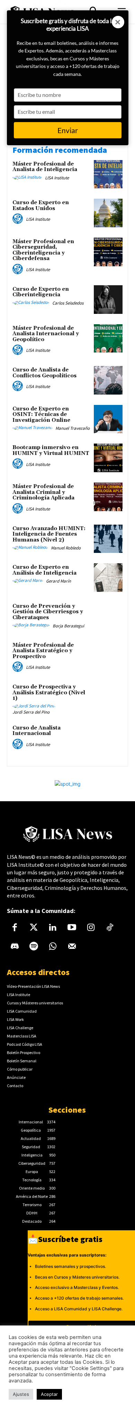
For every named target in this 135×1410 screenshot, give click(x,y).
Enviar (67, 130)
